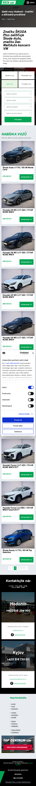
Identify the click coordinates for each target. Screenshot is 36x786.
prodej (13, 704)
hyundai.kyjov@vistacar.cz (18, 679)
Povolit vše (18, 420)
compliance (15, 732)
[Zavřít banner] (33, 353)
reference (14, 723)
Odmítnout (18, 431)
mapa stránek (15, 730)
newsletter (14, 715)
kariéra (13, 721)
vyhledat (18, 119)
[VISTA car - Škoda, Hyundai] (9, 2)
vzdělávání (14, 726)
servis (13, 706)
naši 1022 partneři (13, 363)
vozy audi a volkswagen (17, 747)
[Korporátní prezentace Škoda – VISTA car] (18, 774)
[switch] (31, 393)
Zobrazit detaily (24, 414)
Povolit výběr (18, 426)
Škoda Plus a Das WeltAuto (18, 782)
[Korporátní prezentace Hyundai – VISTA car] (18, 778)
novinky (13, 712)
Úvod (3, 19)
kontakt (13, 717)
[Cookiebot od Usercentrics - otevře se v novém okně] (21, 353)
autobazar (14, 708)
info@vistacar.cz (18, 630)
